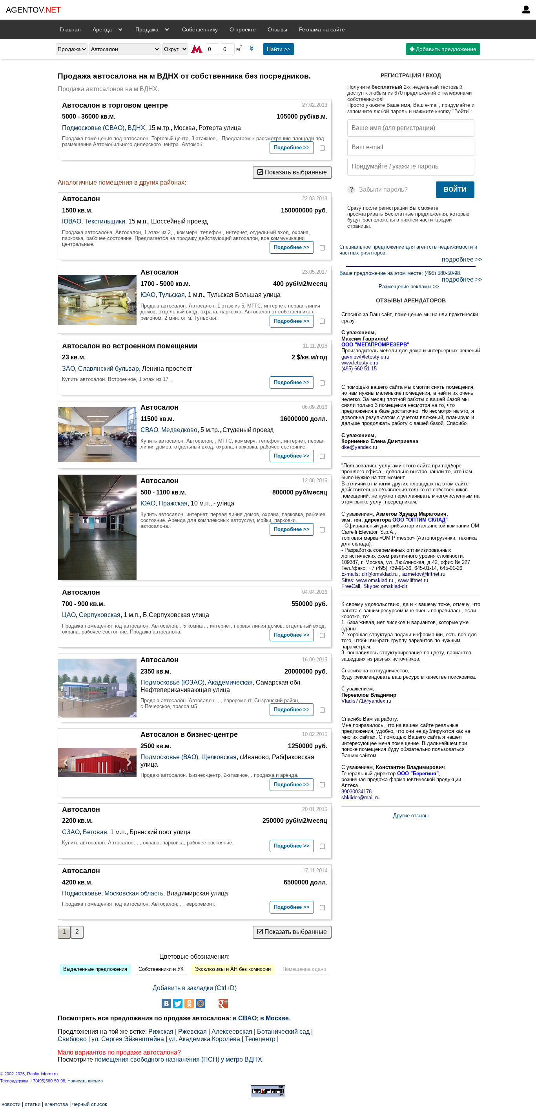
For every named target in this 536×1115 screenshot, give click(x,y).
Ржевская (192, 1031)
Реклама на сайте (322, 29)
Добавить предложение (445, 49)
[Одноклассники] (189, 1003)
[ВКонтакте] (166, 1003)
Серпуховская (99, 615)
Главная (70, 29)
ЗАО (68, 368)
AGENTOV (33, 9)
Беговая (95, 832)
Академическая (230, 682)
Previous (68, 299)
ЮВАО (71, 221)
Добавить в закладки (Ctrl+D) (195, 988)
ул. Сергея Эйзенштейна (127, 1039)
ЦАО (69, 615)
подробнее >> (462, 259)
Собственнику (200, 29)
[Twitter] (177, 1003)
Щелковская (219, 757)
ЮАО (147, 294)
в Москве (274, 1018)
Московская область (133, 893)
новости (11, 1104)
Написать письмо (85, 1080)
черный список (89, 1104)
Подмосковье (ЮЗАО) (172, 682)
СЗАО (71, 832)
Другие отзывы (410, 815)
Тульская (172, 294)
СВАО (149, 430)
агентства (56, 1104)
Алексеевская (231, 1031)
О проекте (243, 29)
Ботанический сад (283, 1031)
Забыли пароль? (383, 189)
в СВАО (245, 1018)
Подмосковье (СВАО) (93, 127)
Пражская (173, 503)
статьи (32, 1104)
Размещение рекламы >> (409, 286)
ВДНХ (136, 127)
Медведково (179, 430)
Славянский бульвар (108, 368)
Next (127, 299)
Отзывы (277, 29)
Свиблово (72, 1039)
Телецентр (260, 1039)
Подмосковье (81, 893)
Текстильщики (104, 221)
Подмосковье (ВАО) (169, 757)
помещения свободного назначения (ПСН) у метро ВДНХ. (179, 1059)
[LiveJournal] (212, 1003)
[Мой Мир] (200, 1003)
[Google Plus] (223, 1003)
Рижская (160, 1031)
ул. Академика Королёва (204, 1039)
